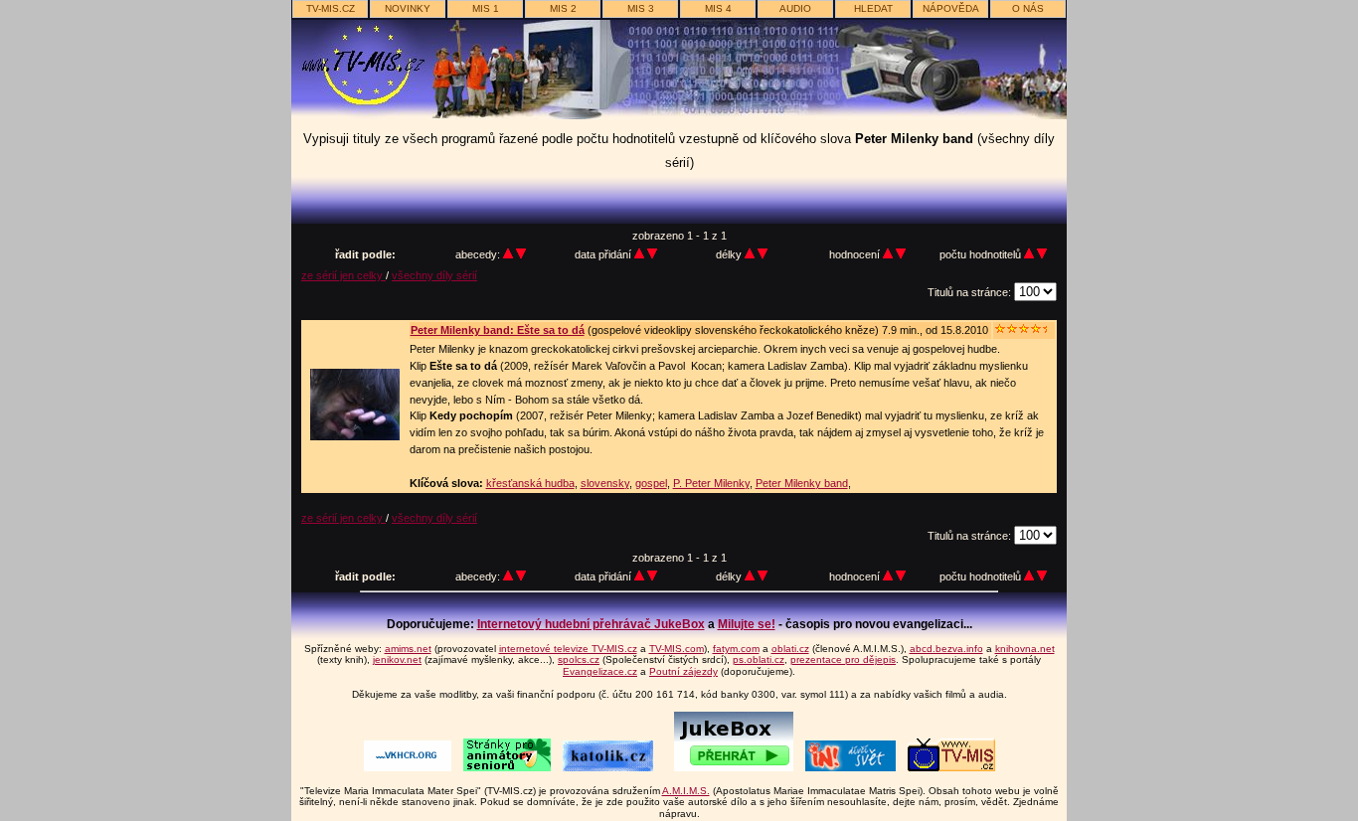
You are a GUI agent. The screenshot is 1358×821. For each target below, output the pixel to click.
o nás (1028, 8)
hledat (873, 8)
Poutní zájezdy (683, 671)
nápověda (951, 8)
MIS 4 (718, 8)
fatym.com (736, 648)
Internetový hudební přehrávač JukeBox (591, 624)
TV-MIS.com (676, 648)
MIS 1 (485, 8)
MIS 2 (563, 8)
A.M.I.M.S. (686, 790)
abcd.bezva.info (946, 648)
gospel (651, 483)
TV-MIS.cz (330, 8)
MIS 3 (640, 8)
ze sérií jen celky (343, 275)
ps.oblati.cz (758, 659)
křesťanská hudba (530, 483)
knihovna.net (1025, 648)
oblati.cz (790, 648)
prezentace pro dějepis (843, 659)
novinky (407, 8)
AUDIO (795, 8)
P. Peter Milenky (711, 483)
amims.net (408, 648)
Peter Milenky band (802, 483)
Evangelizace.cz (600, 671)
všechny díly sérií (434, 275)
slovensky (605, 483)
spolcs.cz (578, 659)
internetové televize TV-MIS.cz (568, 648)
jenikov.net (397, 659)
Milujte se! (746, 624)
